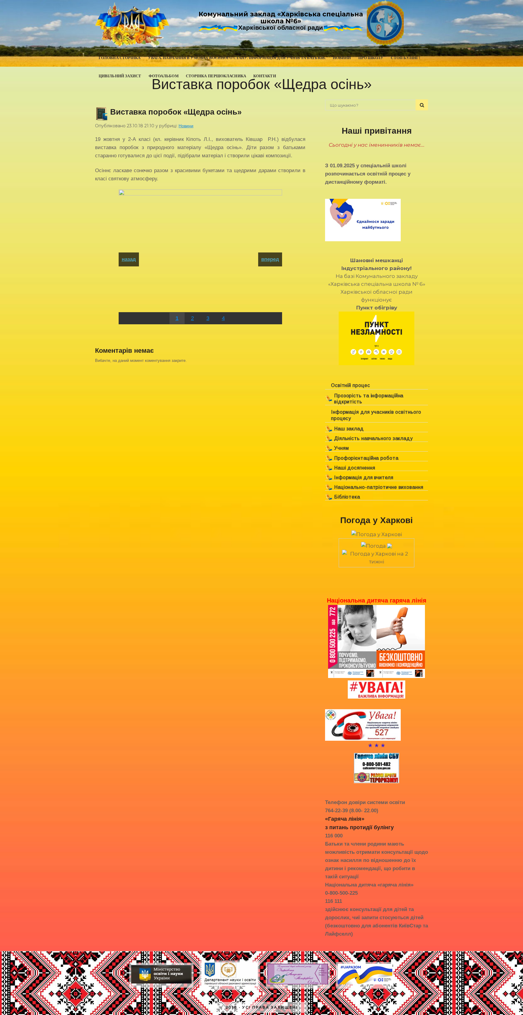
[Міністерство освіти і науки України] (161, 983)
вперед (270, 259)
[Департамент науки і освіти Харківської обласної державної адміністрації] (229, 986)
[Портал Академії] (298, 984)
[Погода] (376, 544)
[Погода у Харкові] (376, 534)
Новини (186, 125)
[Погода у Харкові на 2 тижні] (376, 556)
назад (129, 259)
